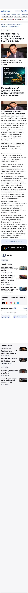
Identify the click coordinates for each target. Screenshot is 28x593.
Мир (8, 14)
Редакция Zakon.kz (14, 26)
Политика (3, 14)
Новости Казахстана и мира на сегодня (11, 24)
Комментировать (21, 316)
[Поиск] (22, 11)
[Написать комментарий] (14, 312)
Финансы (13, 14)
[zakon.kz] (5, 11)
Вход (25, 308)
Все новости (4, 26)
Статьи (18, 14)
